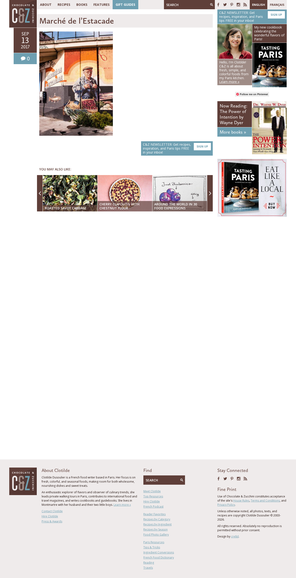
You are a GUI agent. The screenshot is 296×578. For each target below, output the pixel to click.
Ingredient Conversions (158, 552)
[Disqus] (126, 275)
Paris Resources (153, 542)
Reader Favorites (154, 514)
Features (101, 4)
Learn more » (122, 505)
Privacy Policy (226, 505)
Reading (148, 563)
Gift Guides (125, 4)
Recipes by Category (156, 519)
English (258, 5)
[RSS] (245, 4)
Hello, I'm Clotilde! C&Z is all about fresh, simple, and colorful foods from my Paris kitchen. (234, 72)
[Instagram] (238, 4)
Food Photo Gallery (156, 535)
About (46, 4)
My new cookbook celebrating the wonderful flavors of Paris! (269, 33)
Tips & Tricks (151, 547)
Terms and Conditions (265, 501)
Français (277, 5)
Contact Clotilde (52, 511)
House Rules (241, 501)
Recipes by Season (155, 529)
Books (81, 4)
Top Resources (153, 496)
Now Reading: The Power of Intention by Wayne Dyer (233, 114)
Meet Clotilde (152, 491)
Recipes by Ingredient (157, 524)
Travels (148, 568)
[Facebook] (218, 4)
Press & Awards (52, 521)
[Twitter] (225, 4)
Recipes (64, 4)
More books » (233, 132)
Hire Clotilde (50, 516)
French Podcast (153, 507)
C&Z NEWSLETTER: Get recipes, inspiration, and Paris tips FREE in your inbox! (175, 148)
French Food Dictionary (158, 557)
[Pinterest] (231, 4)
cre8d (235, 536)
